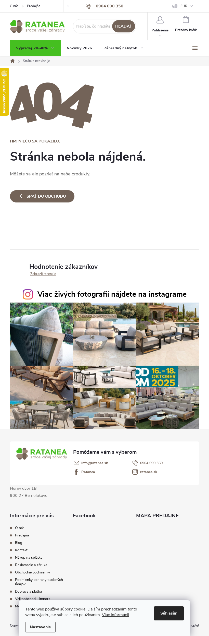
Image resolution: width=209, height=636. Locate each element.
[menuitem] (35, 48)
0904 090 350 (151, 463)
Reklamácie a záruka (31, 564)
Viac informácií (115, 615)
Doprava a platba (28, 591)
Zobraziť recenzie (43, 274)
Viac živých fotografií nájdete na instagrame (112, 294)
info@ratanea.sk (94, 463)
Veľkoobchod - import (32, 598)
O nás (14, 6)
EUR (183, 6)
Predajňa (33, 6)
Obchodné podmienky (32, 572)
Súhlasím (168, 613)
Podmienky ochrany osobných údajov (39, 581)
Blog (18, 542)
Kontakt (21, 550)
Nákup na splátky (28, 557)
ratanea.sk (148, 472)
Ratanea (88, 472)
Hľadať (123, 26)
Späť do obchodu (46, 196)
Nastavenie (40, 627)
